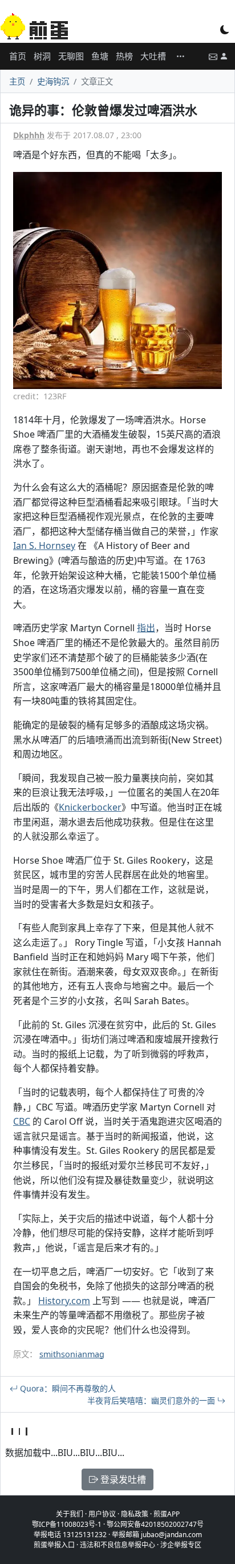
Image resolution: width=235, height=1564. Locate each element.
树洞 (42, 56)
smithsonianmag (71, 1354)
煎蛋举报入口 (54, 1545)
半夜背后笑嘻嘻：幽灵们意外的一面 (152, 1400)
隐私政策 (134, 1514)
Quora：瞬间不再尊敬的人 (67, 1388)
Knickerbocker (90, 807)
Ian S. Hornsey (44, 545)
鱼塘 (99, 56)
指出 (146, 627)
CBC (21, 1121)
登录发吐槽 (122, 1479)
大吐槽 (153, 56)
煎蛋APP (166, 1514)
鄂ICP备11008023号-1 (67, 1524)
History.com (64, 1300)
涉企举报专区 (180, 1545)
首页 (17, 56)
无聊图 (71, 56)
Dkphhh (28, 135)
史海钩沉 (53, 81)
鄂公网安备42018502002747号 (155, 1524)
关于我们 (69, 1514)
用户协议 (102, 1514)
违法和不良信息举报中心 (117, 1545)
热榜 (124, 56)
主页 (17, 81)
